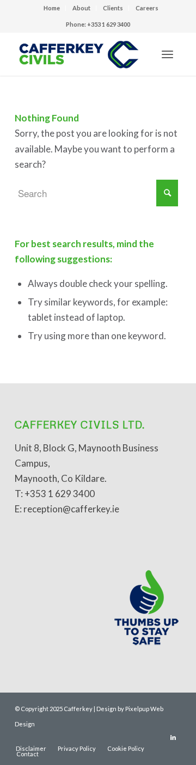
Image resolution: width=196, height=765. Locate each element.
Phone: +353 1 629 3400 (98, 24)
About (81, 7)
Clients (113, 7)
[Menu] (167, 54)
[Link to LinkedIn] (173, 737)
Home (52, 7)
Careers (147, 7)
